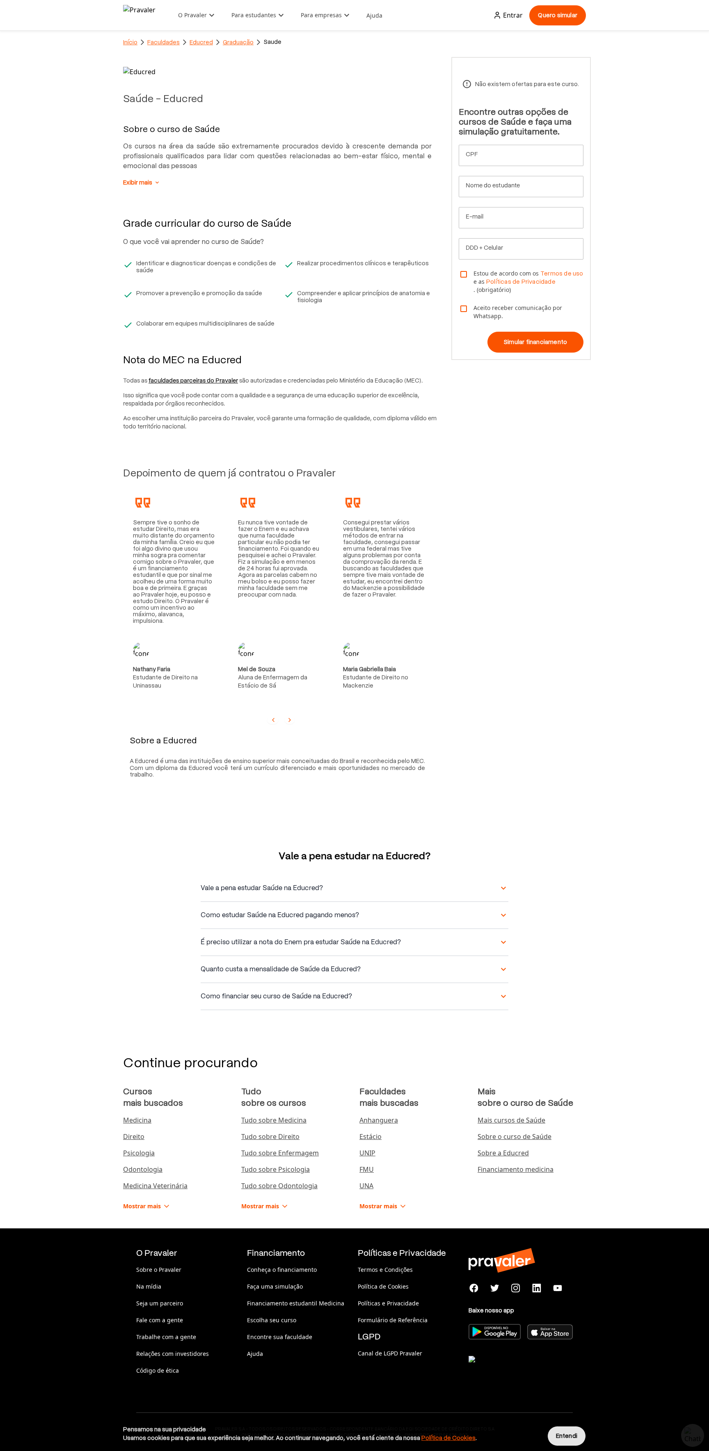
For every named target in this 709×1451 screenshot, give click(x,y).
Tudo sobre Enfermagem (280, 1152)
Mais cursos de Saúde (511, 1120)
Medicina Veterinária (155, 1185)
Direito (133, 1136)
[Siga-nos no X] (495, 1288)
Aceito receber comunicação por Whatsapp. (517, 312)
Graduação (238, 42)
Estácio (370, 1136)
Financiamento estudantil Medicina (295, 1303)
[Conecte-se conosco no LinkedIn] (536, 1288)
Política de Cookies (383, 1286)
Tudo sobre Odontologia (279, 1185)
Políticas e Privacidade (388, 1303)
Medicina (137, 1120)
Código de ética (157, 1370)
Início (130, 42)
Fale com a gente (159, 1320)
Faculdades (163, 42)
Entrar (513, 15)
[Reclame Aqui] (510, 1369)
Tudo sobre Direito (270, 1136)
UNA (366, 1185)
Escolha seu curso (271, 1320)
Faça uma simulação (275, 1286)
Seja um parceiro (159, 1303)
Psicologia (139, 1152)
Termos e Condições (385, 1269)
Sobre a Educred (503, 1152)
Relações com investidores (172, 1354)
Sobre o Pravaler (158, 1269)
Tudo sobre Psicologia (275, 1169)
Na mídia (148, 1286)
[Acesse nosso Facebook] (474, 1288)
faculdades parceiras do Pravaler (193, 380)
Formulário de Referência (393, 1320)
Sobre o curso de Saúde (514, 1136)
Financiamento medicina (515, 1169)
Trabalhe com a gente (166, 1337)
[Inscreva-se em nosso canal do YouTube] (557, 1288)
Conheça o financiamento (282, 1269)
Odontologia (142, 1169)
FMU (366, 1169)
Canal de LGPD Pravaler (390, 1353)
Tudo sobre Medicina (273, 1120)
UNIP (367, 1152)
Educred (201, 42)
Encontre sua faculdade (279, 1337)
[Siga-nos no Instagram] (515, 1288)
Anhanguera (378, 1120)
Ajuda (374, 15)
